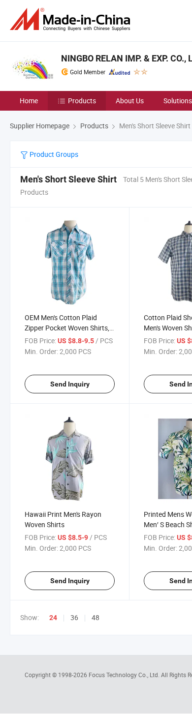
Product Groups (53, 154)
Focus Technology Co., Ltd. (125, 675)
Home (29, 100)
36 (74, 617)
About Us (130, 100)
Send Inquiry (70, 384)
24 (53, 618)
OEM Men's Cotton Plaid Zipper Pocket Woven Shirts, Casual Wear (67, 328)
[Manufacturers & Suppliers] (72, 19)
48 (95, 617)
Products (82, 100)
